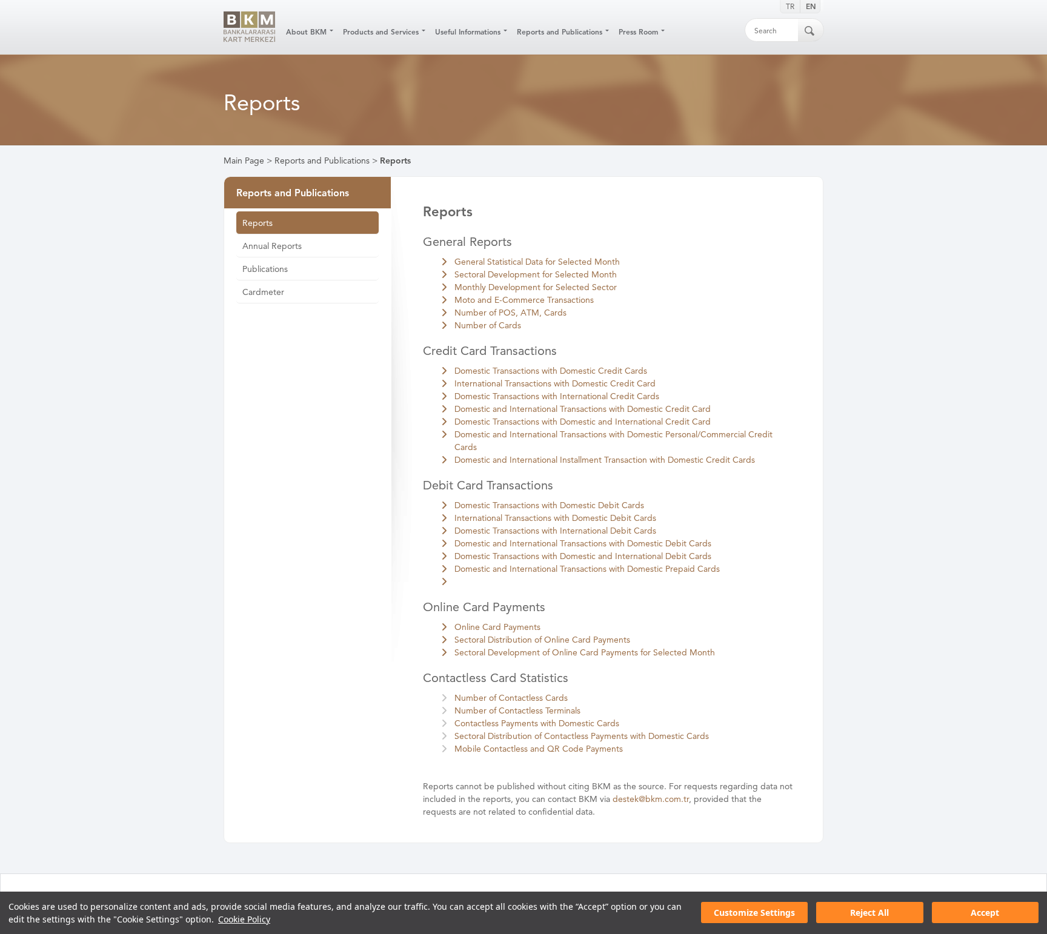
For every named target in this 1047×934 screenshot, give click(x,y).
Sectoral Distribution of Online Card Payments (542, 640)
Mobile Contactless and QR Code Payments (538, 749)
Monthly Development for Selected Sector (535, 287)
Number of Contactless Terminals (517, 711)
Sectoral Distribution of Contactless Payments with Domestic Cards (581, 736)
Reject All (869, 913)
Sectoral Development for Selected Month (535, 275)
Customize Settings (754, 913)
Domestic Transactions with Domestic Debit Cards (549, 505)
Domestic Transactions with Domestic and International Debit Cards (582, 556)
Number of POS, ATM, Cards (510, 313)
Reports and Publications (322, 161)
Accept (985, 913)
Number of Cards (487, 325)
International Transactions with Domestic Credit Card (555, 384)
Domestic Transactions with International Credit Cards (556, 396)
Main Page (244, 161)
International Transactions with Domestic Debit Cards (555, 518)
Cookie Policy (244, 919)
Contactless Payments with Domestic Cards (536, 723)
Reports (395, 161)
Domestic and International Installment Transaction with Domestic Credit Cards (604, 460)
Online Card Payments (497, 627)
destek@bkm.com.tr (651, 799)
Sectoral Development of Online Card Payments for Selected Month (584, 653)
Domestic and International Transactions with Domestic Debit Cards (582, 543)
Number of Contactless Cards (511, 698)
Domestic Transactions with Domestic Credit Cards (550, 371)
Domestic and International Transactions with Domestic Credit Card (582, 409)
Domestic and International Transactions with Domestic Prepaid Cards (587, 569)
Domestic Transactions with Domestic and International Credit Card (582, 422)
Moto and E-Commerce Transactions (524, 300)
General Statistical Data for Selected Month (537, 262)
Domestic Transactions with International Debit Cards (555, 531)
